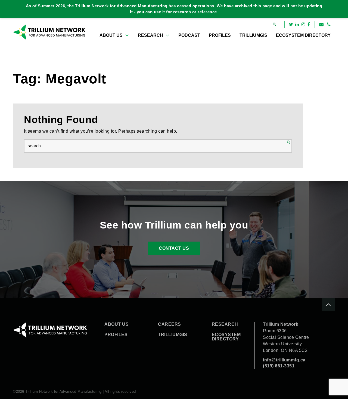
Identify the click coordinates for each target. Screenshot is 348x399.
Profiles (220, 35)
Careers (169, 324)
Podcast (189, 35)
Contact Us (174, 248)
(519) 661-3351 (278, 366)
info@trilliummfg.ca (284, 360)
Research (150, 35)
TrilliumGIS (253, 35)
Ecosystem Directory (303, 35)
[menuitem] (114, 35)
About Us (111, 35)
